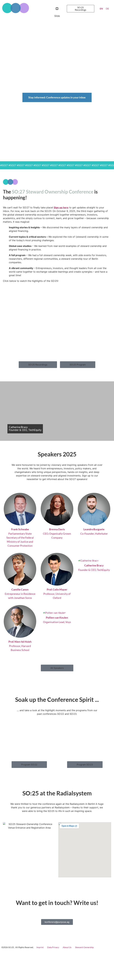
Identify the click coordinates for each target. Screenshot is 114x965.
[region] (57, 87)
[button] (57, 8)
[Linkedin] (94, 955)
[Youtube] (108, 955)
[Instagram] (101, 955)
